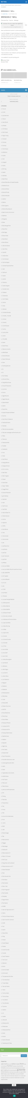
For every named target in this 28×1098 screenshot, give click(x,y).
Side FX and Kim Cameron (8, 919)
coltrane (18, 1066)
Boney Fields (5, 235)
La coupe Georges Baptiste (8, 599)
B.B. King (4, 169)
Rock (3, 873)
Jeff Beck (4, 562)
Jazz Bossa (4, 549)
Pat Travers (4, 779)
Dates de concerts (6, 349)
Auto (3, 159)
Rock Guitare (5, 883)
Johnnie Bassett (5, 579)
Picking (4, 796)
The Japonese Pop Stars (7, 976)
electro (3, 406)
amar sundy (9, 1064)
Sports (3, 929)
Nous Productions (6, 756)
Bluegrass (4, 219)
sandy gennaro (3, 1077)
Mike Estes (4, 696)
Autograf (4, 162)
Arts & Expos (5, 149)
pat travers (12, 1075)
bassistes (4, 175)
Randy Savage (5, 833)
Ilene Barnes (5, 529)
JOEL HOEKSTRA (6, 572)
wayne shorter (4, 1079)
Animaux (4, 142)
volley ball (4, 1019)
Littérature (4, 666)
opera (3, 766)
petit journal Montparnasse (8, 789)
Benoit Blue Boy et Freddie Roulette (10, 182)
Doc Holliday (5, 375)
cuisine (3, 335)
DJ (2, 372)
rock (19, 1075)
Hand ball (4, 499)
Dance (3, 342)
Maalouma (5, 1073)
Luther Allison (5, 676)
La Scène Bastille (6, 609)
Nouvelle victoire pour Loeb (8, 759)
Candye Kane (5, 255)
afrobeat (4, 125)
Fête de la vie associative (7, 429)
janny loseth (10, 1072)
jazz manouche (5, 556)
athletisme (4, 152)
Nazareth (4, 743)
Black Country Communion (8, 212)
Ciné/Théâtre (5, 299)
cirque (3, 305)
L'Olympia (4, 596)
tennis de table (5, 969)
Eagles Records (5, 399)
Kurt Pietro (4, 592)
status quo (8, 1077)
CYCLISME (4, 339)
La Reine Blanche (6, 606)
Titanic (3, 989)
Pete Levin (4, 783)
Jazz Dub (4, 552)
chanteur (10, 1066)
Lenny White (5, 649)
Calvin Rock (4, 249)
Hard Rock (4, 509)
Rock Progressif (5, 889)
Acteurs (4, 119)
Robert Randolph (6, 869)
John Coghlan (5, 576)
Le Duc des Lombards (7, 616)
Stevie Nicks (5, 933)
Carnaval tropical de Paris (7, 265)
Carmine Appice (5, 262)
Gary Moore (5, 459)
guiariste (15, 1070)
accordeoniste (5, 115)
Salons (3, 913)
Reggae (4, 843)
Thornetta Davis (5, 979)
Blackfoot (4, 215)
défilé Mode (5, 352)
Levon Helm (5, 656)
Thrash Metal (5, 983)
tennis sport (5, 973)
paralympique (5, 776)
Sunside (4, 953)
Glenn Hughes (5, 476)
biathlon (4, 199)
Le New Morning (6, 626)
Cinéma (4, 302)
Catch (3, 269)
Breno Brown (5, 242)
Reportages (5, 846)
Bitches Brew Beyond (7, 209)
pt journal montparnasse (7, 816)
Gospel (3, 479)
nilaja (5, 1075)
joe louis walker (16, 1072)
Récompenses (5, 839)
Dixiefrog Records (6, 365)
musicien (22, 1073)
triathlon (4, 1009)
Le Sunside (4, 642)
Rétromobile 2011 (6, 853)
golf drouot (9, 1070)
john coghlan (21, 1072)
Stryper (4, 939)
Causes (4, 275)
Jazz (3, 542)
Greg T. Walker (5, 486)
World (3, 1033)
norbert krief (8, 1075)
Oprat (3, 769)
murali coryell (17, 1073)
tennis (3, 966)
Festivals (4, 426)
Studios (4, 946)
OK (14, 1095)
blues (22, 1064)
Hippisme (4, 522)
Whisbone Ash (5, 1023)
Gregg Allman (5, 489)
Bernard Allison (5, 189)
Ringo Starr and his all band (8, 863)
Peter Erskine (5, 786)
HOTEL (3, 526)
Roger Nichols (5, 899)
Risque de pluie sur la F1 (7, 866)
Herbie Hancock (5, 516)
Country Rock (5, 332)
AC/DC (3, 112)
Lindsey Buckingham (7, 659)
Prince (3, 809)
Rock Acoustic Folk (6, 876)
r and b (3, 823)
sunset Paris (12, 1077)
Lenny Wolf (4, 652)
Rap (3, 836)
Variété (4, 1016)
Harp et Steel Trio (6, 512)
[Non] (26, 1092)
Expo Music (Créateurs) (7, 419)
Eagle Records (5, 395)
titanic (18, 1077)
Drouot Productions (6, 385)
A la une (4, 109)
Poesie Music (5, 803)
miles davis (12, 1073)
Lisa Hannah (5, 662)
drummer (3, 7)
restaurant (16, 1075)
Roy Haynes (5, 903)
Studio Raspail (5, 943)
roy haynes (22, 1075)
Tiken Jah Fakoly (5, 986)
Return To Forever (6, 856)
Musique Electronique (7, 732)
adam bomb (4, 1064)
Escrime (4, 416)
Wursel (4, 1036)
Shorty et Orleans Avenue (8, 916)
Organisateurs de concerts (8, 773)
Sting (3, 936)
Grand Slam (4, 482)
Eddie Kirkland (5, 402)
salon (25, 1075)
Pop (3, 806)
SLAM (3, 923)
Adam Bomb (5, 122)
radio (3, 829)
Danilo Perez (5, 345)
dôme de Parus (5, 379)
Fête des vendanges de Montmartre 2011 (11, 432)
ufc (3, 1013)
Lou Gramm (5, 672)
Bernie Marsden (6, 195)
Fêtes (3, 436)
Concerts (4, 322)
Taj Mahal (15, 1077)
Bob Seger (4, 232)
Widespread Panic (6, 1029)
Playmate (4, 799)
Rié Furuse (4, 859)
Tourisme (4, 1006)
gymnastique (5, 496)
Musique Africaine (6, 722)
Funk (3, 452)
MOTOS (4, 709)
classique (4, 309)
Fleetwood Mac (5, 442)
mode (3, 699)
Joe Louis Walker (6, 566)
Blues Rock (18, 5)
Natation (4, 739)
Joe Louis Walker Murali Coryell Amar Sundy (12, 569)
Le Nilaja (4, 629)
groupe (12, 1070)
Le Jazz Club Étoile (6, 622)
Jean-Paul (5, 14)
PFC (3, 793)
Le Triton (4, 646)
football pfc (4, 449)
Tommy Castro (5, 993)
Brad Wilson (5, 239)
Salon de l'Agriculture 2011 (8, 909)
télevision (4, 963)
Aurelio (4, 155)
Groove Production (6, 492)
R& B (3, 826)
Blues (2, 5)
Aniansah (4, 139)
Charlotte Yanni (5, 289)
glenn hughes (4, 1070)
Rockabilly (4, 896)
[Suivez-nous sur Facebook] (26, 90)
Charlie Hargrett (5, 285)
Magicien (4, 682)
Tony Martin (5, 999)
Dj (2, 369)
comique (4, 319)
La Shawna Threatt (6, 612)
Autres (3, 165)
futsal (3, 456)
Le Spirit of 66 (5, 632)
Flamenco (4, 439)
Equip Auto (4, 409)
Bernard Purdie (5, 192)
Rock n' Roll (4, 886)
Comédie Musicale (6, 312)
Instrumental (5, 536)
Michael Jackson (5, 692)
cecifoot (4, 279)
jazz (12, 1072)
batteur (14, 1064)
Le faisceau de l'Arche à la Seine (9, 619)
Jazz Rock (4, 559)
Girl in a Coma (5, 469)
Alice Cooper (5, 132)
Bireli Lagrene (5, 205)
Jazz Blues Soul (5, 546)
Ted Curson (4, 959)
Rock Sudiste (5, 893)
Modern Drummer (6, 706)
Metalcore (4, 689)
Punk (3, 819)
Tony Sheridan (5, 1003)
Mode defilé (5, 702)
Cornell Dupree (5, 325)
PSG (3, 813)
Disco (3, 362)
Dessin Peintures (6, 359)
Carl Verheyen (5, 259)
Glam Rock (4, 472)
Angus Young (5, 135)
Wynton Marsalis (6, 1039)
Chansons (4, 282)
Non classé (4, 749)
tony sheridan (22, 1077)
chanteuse (14, 1066)
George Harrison (6, 466)
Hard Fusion (5, 506)
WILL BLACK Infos (18, 80)
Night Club (4, 746)
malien (9, 1073)
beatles (18, 1064)
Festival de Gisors (6, 422)
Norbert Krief (5, 753)
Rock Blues (4, 879)
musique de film (6, 726)
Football (4, 446)
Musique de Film (6, 729)
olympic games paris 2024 (8, 763)
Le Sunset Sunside (6, 639)
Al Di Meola (4, 129)
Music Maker (5, 719)
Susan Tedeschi (5, 956)
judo (3, 586)
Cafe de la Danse (6, 245)
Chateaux (4, 292)
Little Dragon (5, 669)
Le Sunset (4, 636)
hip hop (4, 519)
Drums (3, 392)
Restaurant (4, 849)
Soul (3, 926)
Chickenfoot (5, 295)
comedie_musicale (6, 315)
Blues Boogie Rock (9, 5)
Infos (3, 532)
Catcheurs (4, 272)
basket (3, 172)
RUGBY (4, 906)
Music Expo (4, 716)
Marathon (4, 686)
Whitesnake (5, 1026)
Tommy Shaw (5, 996)
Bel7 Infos (4, 2)
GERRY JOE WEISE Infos (6, 80)
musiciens (2, 1075)
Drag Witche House (6, 382)
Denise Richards (6, 355)
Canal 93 (4, 252)
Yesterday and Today (7, 1043)
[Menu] (26, 2)
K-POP (3, 589)
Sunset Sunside (5, 949)
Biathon (4, 202)
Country (4, 329)
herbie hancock (4, 1072)
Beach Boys (5, 179)
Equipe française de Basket (8, 412)
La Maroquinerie (6, 602)
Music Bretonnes (6, 712)
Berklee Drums (5, 185)
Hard (3, 502)
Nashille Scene (5, 736)
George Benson (5, 462)
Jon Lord (4, 582)
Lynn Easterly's (5, 679)
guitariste (21, 1069)
